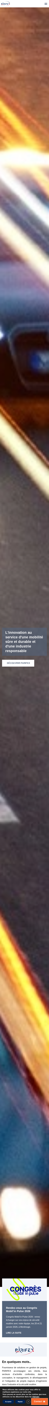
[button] (46, 4)
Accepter (8, 1402)
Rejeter (20, 1402)
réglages (35, 1397)
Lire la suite (13, 1333)
